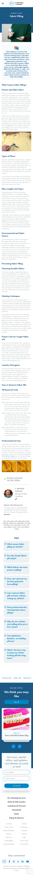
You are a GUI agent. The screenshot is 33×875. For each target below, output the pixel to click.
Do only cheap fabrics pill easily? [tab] (17, 557)
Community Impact (9, 844)
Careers (24, 824)
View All (16, 702)
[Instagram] (14, 861)
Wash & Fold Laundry (17, 802)
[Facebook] (9, 861)
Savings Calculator (9, 830)
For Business (24, 827)
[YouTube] (27, 861)
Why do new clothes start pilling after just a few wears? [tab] (17, 624)
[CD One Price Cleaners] (16, 3)
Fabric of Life (9, 827)
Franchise (24, 830)
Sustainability (9, 841)
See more (7, 514)
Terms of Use (24, 841)
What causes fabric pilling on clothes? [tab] (15, 545)
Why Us (9, 834)
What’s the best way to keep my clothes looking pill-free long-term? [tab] (16, 654)
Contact (24, 834)
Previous (13, 746)
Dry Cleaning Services (16, 798)
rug (22, 276)
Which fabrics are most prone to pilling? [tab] (17, 568)
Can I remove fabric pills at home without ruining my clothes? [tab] (16, 596)
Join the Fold (16, 786)
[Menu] (3, 3)
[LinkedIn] (23, 861)
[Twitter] (18, 861)
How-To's (16, 733)
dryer (8, 126)
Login (24, 837)
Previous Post (7, 678)
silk (10, 120)
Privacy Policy (24, 844)
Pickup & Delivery (16, 818)
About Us (9, 837)
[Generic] (16, 499)
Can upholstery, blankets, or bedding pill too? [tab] (16, 638)
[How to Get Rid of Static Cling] (16, 724)
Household (16, 810)
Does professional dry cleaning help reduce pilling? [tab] (17, 610)
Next (19, 746)
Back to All (17, 678)
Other (16, 814)
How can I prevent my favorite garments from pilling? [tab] (17, 581)
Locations (9, 824)
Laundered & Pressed (16, 806)
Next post (26, 678)
